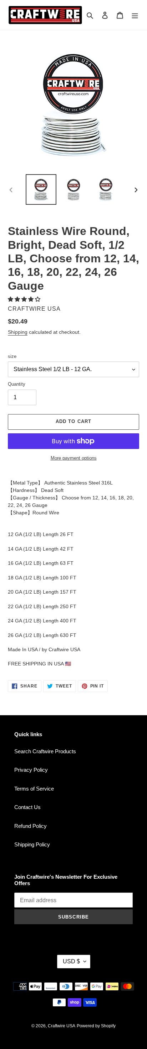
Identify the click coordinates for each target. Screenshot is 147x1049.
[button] (25, 299)
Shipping (17, 332)
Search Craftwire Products (45, 751)
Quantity (16, 384)
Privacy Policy (31, 770)
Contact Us (27, 807)
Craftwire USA (61, 1025)
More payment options (74, 458)
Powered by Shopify (96, 1025)
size (12, 356)
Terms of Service (34, 789)
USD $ (71, 961)
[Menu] (134, 15)
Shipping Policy (32, 844)
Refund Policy (30, 826)
